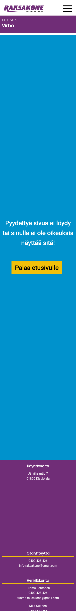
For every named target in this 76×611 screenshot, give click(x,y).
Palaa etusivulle (37, 267)
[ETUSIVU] (30, 9)
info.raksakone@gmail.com (38, 565)
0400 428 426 (38, 561)
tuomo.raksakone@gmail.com (38, 598)
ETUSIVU (8, 20)
